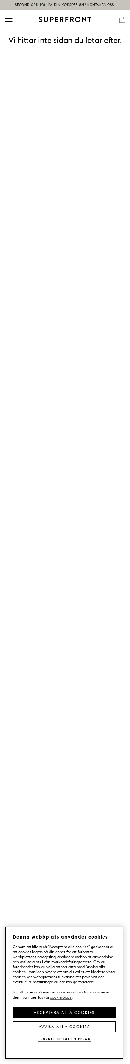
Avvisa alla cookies (64, 1026)
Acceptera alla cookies (64, 1012)
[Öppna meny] (9, 20)
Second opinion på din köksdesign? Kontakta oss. (65, 5)
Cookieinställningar (64, 1038)
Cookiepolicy (61, 997)
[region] (64, 992)
